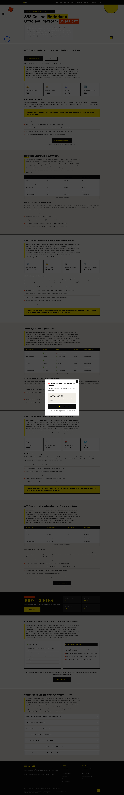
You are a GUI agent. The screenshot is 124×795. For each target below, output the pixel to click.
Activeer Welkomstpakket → (62, 407)
